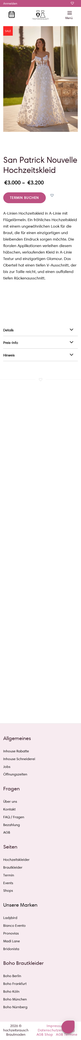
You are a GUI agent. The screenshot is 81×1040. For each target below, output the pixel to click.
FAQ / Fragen (13, 817)
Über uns (10, 801)
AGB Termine (66, 1034)
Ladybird (10, 918)
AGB (6, 832)
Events (8, 883)
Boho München (15, 999)
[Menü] (69, 16)
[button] (52, 195)
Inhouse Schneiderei (19, 759)
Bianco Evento (14, 926)
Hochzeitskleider (16, 860)
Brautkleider (12, 867)
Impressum (56, 1026)
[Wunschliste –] (72, 7)
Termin (8, 875)
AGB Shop (45, 1034)
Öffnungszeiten (15, 774)
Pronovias (11, 933)
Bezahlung (11, 825)
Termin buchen (24, 198)
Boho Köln (11, 991)
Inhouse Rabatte (16, 751)
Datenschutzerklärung (56, 1030)
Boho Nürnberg (15, 1007)
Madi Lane (11, 941)
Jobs (6, 767)
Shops (8, 890)
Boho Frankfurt (15, 984)
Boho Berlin (12, 976)
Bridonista (11, 949)
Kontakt (9, 809)
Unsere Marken (20, 905)
